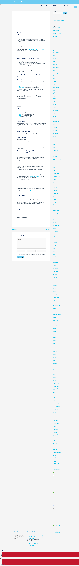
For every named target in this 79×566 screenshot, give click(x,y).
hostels (54, 228)
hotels (54, 230)
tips (53, 395)
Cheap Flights (55, 125)
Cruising (54, 142)
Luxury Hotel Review (56, 266)
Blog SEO (54, 92)
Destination (55, 155)
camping (54, 115)
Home (39, 5)
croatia (54, 139)
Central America (56, 121)
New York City (55, 294)
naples (54, 288)
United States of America (57, 444)
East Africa (55, 165)
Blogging (54, 93)
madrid (54, 269)
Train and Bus (57, 532)
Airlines (54, 58)
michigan (54, 276)
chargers (54, 122)
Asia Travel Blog (56, 67)
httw (54, 234)
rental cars (55, 335)
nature (54, 291)
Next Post (48, 229)
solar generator (56, 366)
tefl (53, 391)
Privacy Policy (29, 547)
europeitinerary (55, 178)
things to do (55, 394)
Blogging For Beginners (57, 95)
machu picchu (55, 268)
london (54, 260)
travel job (54, 426)
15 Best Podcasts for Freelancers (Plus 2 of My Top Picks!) (32, 543)
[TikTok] (58, 1)
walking (54, 455)
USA (54, 446)
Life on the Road (56, 257)
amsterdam (55, 64)
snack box (55, 363)
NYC (54, 300)
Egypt (54, 167)
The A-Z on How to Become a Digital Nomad (36, 49)
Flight (42, 5)
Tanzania (54, 381)
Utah (54, 447)
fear (54, 185)
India (54, 239)
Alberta (54, 61)
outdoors (54, 308)
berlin (54, 84)
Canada (54, 116)
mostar (54, 283)
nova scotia (55, 299)
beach (54, 79)
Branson (54, 104)
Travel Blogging (55, 409)
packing (54, 309)
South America (55, 372)
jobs (54, 254)
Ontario (54, 303)
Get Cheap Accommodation (58, 201)
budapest (55, 107)
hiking (54, 220)
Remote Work (55, 334)
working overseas (56, 463)
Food (54, 191)
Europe (54, 171)
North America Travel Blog (57, 297)
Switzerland (55, 380)
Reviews (54, 343)
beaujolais (55, 82)
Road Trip (54, 345)
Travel (54, 401)
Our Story (54, 306)
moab (54, 280)
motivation (55, 285)
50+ (54, 50)
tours (54, 400)
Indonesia (55, 240)
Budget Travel (55, 110)
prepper (54, 328)
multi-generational (56, 286)
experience (28, 46)
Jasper (54, 253)
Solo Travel (55, 369)
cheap (54, 124)
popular (54, 323)
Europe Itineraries (56, 173)
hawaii (54, 217)
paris (54, 311)
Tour (59, 5)
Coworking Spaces (56, 136)
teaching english (56, 388)
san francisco (55, 355)
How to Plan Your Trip (56, 231)
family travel (55, 184)
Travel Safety (55, 434)
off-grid (54, 302)
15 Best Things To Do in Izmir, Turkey (59, 27)
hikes (54, 219)
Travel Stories (55, 435)
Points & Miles (55, 319)
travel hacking (55, 421)
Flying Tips (55, 190)
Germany (54, 199)
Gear (54, 196)
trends (54, 438)
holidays (54, 222)
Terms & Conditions (43, 547)
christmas (55, 127)
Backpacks (55, 70)
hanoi (54, 216)
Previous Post (15, 229)
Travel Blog (55, 408)
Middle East (55, 277)
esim (54, 168)
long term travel (56, 262)
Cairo (54, 112)
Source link (18, 221)
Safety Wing (55, 351)
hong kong (55, 226)
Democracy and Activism (57, 151)
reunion (54, 342)
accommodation (56, 52)
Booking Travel (55, 99)
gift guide (55, 204)
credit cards (55, 138)
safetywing (55, 352)
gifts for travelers (56, 205)
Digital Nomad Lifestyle (57, 159)
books (54, 101)
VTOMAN (54, 454)
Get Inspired (55, 202)
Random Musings (56, 329)
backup (54, 72)
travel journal (55, 429)
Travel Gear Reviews (56, 417)
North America (55, 296)
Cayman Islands (56, 119)
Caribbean (55, 118)
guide (54, 208)
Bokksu (54, 96)
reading (54, 331)
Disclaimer (54, 547)
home (54, 223)
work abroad (55, 461)
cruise (54, 141)
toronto (54, 398)
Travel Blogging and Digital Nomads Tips (60, 411)
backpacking (55, 69)
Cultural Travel (55, 145)
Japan (54, 251)
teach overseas (56, 383)
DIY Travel (54, 161)
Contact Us (69, 5)
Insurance (55, 243)
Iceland (54, 237)
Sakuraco (54, 354)
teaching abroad (56, 386)
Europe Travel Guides (56, 176)
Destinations (55, 156)
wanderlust (55, 458)
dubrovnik (54, 164)
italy (54, 248)
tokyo (54, 397)
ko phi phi (54, 256)
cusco (54, 147)
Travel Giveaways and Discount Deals (59, 418)
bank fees (55, 76)
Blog (65, 5)
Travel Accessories (56, 403)
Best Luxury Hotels (56, 87)
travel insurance (56, 424)
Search (54, 11)
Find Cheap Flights (56, 187)
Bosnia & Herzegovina (57, 102)
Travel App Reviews (56, 406)
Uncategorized (55, 441)
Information (55, 242)
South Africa (55, 371)
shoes (54, 360)
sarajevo (54, 357)
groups (54, 207)
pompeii (54, 322)
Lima (54, 259)
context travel (55, 132)
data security (55, 150)
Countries (55, 135)
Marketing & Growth (56, 271)
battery (54, 78)
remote (54, 332)
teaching (54, 385)
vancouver (55, 449)
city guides (55, 130)
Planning (54, 317)
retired (54, 340)
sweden (54, 378)
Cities (54, 128)
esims (54, 170)
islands (54, 245)
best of (54, 89)
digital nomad (55, 158)
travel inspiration (56, 423)
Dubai (54, 162)
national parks (55, 289)
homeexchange (56, 225)
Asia (54, 66)
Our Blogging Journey (56, 305)
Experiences (55, 179)
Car (48, 5)
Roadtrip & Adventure (57, 348)
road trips (55, 346)
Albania (54, 59)
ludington (54, 263)
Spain (54, 374)
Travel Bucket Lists (56, 414)
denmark (54, 153)
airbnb (54, 55)
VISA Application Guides (57, 452)
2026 (54, 49)
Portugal (54, 326)
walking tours (55, 457)
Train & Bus (55, 5)
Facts (54, 181)
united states (55, 443)
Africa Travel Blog (56, 53)
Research (54, 337)
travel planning (55, 431)
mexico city (55, 274)
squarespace (55, 375)
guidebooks (55, 214)
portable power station (57, 325)
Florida (54, 188)
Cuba (54, 144)
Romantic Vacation (56, 349)
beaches (54, 81)
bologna (54, 98)
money (54, 282)
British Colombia (56, 105)
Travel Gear (55, 415)
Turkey (54, 440)
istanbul (54, 246)
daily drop (55, 148)
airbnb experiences (56, 56)
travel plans (55, 432)
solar (54, 365)
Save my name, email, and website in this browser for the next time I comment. (31, 254)
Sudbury (54, 377)
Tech (54, 389)
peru (54, 312)
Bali (53, 75)
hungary (54, 236)
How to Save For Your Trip (57, 233)
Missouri (54, 279)
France (54, 194)
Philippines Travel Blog (57, 314)
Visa (62, 5)
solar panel (55, 368)
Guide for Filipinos (56, 210)
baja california (55, 73)
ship (54, 358)
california (54, 113)
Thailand (54, 392)
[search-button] (75, 7)
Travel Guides (55, 420)
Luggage (54, 265)
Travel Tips (55, 437)
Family (54, 182)
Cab (51, 5)
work (54, 460)
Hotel (46, 5)
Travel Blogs (55, 412)
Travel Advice (55, 404)
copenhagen (55, 133)
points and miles (56, 320)
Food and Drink (55, 193)
